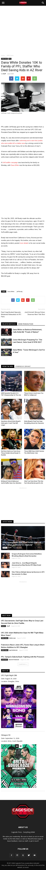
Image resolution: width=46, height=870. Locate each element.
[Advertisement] (23, 29)
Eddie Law (12, 638)
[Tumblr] (23, 855)
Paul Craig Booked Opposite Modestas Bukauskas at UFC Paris (11, 314)
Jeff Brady (19, 291)
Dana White (15, 165)
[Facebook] (11, 855)
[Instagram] (17, 855)
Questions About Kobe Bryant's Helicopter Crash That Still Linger (11, 423)
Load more (22, 664)
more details (24, 243)
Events (5, 547)
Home (3, 55)
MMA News (4, 58)
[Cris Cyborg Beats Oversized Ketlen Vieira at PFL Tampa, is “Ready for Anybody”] (23, 538)
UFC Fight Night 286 (9, 675)
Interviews (4, 659)
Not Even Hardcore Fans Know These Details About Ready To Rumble (10, 453)
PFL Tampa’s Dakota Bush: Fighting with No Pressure (22, 657)
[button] (43, 3)
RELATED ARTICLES (9, 324)
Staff (4, 73)
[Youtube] (34, 855)
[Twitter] (29, 855)
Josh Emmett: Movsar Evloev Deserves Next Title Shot (34, 313)
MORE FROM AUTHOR (25, 324)
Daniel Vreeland (14, 659)
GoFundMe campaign (10, 162)
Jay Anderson (13, 650)
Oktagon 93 (5, 735)
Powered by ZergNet (23, 366)
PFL (10, 58)
